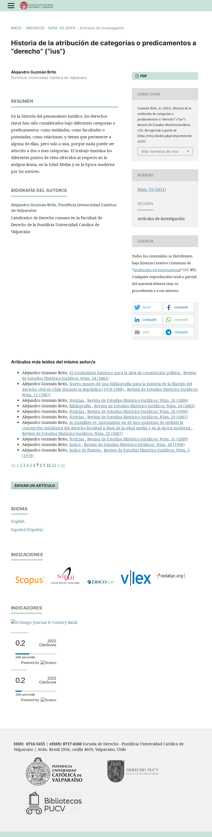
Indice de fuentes (85, 450)
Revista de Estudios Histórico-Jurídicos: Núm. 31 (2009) (137, 439)
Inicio (16, 28)
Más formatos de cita (159, 151)
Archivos (35, 28)
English (18, 521)
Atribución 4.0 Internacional (157, 269)
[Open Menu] (11, 5)
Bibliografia (80, 405)
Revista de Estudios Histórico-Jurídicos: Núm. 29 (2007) (137, 416)
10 (48, 465)
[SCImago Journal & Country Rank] (44, 622)
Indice (75, 444)
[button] (147, 307)
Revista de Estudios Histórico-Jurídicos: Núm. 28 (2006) (137, 400)
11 (54, 465)
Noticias (77, 400)
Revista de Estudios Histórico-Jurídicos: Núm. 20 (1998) (137, 411)
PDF (143, 76)
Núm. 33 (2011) (61, 28)
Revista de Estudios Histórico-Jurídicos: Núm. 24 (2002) (144, 405)
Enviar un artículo (35, 485)
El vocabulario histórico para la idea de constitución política (125, 372)
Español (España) (27, 529)
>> (63, 465)
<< (13, 465)
